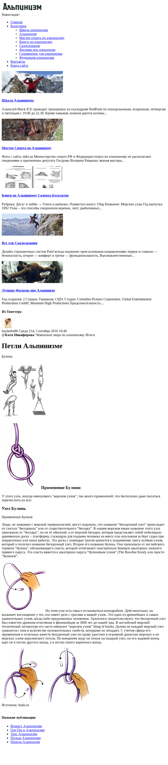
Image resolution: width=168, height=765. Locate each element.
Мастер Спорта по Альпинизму (26, 148)
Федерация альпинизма (36, 57)
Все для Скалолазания (19, 243)
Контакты (17, 61)
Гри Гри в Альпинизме (27, 730)
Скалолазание (29, 46)
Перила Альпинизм (25, 742)
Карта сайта (19, 65)
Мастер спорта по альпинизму (42, 38)
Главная (16, 22)
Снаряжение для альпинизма (40, 54)
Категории (18, 26)
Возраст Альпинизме (26, 726)
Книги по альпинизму (35, 42)
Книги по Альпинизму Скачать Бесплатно (35, 195)
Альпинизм (28, 34)
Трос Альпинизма (23, 734)
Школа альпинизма (33, 30)
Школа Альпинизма (18, 100)
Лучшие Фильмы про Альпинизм (28, 290)
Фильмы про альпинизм (37, 50)
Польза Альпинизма (25, 738)
